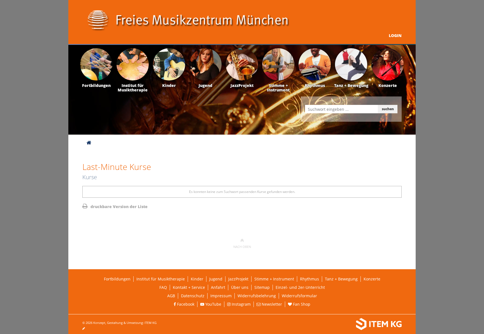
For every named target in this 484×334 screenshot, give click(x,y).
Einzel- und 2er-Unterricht (300, 287)
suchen (388, 109)
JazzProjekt (238, 279)
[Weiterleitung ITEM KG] (328, 324)
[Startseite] (89, 142)
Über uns (239, 287)
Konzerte (372, 279)
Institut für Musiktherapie (160, 279)
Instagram (241, 304)
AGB (171, 295)
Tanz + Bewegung (341, 279)
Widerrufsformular (299, 295)
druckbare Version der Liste (118, 206)
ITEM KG (151, 323)
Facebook (185, 304)
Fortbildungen (117, 279)
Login (395, 35)
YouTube (212, 304)
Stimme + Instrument (274, 279)
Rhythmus (309, 279)
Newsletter (271, 304)
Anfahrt (218, 287)
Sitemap (262, 287)
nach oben (242, 247)
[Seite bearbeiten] (86, 328)
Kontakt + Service (189, 287)
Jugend (215, 279)
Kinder (197, 279)
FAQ (163, 287)
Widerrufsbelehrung (257, 295)
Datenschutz (192, 295)
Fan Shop (301, 304)
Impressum (221, 295)
